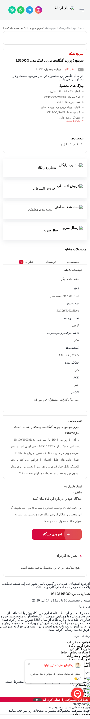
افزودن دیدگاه (52, 534)
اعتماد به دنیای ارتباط (75, 652)
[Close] (1, 699)
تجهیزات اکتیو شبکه (68, 28)
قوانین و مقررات (78, 642)
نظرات (27, 261)
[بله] (12, 10)
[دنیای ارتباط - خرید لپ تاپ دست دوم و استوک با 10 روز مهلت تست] (64, 10)
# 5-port (77, 144)
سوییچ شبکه (50, 28)
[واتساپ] (20, 10)
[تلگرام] (29, 10)
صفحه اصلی (81, 714)
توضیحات (50, 261)
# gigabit (66, 144)
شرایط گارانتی (80, 649)
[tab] (76, 262)
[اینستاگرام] (38, 10)
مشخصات (73, 261)
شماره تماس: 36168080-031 (70, 593)
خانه (82, 28)
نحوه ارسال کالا (79, 645)
